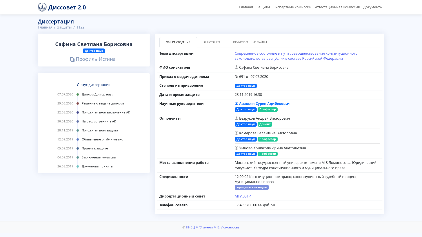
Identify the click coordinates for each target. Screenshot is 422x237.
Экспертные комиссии (292, 7)
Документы (372, 7)
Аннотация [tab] (212, 42)
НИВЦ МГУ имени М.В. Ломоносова (213, 227)
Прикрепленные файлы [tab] (250, 42)
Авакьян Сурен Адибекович (265, 103)
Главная (246, 7)
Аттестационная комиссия (337, 7)
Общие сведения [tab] (178, 42)
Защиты (263, 7)
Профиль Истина (95, 59)
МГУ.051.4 (243, 196)
